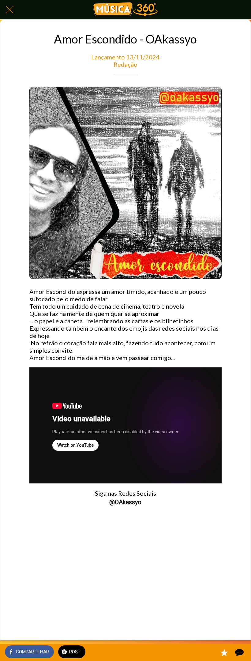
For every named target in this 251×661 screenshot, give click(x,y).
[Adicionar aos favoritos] (224, 652)
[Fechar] (9, 9)
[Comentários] (238, 652)
